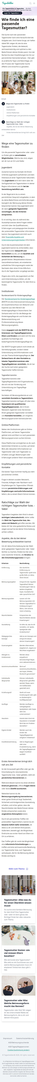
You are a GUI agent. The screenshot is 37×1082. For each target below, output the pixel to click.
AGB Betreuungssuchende (18, 1042)
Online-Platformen (13, 113)
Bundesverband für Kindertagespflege (17, 295)
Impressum (7, 1038)
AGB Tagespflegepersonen (18, 1047)
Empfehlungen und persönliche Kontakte (21, 116)
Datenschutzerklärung (25, 1038)
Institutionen (11, 110)
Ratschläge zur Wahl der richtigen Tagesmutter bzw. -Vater (18, 123)
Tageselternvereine (9, 375)
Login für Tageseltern (12, 13)
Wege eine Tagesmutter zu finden (17, 104)
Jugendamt (10, 107)
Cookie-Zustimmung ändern (18, 1050)
